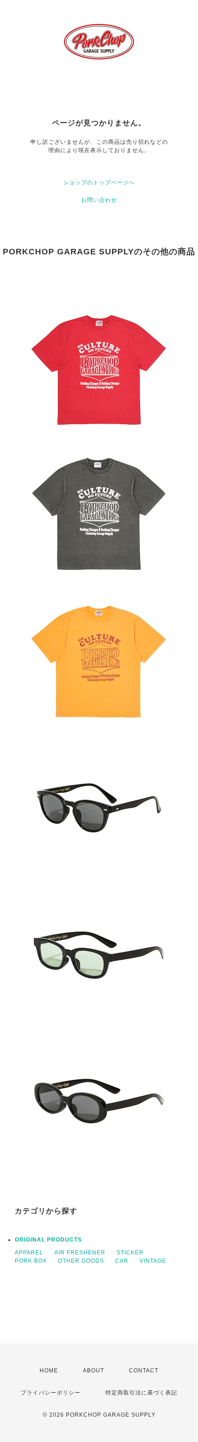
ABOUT (93, 1370)
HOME (49, 1370)
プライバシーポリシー (51, 1392)
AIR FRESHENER (79, 1252)
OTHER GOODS (81, 1261)
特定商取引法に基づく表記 (141, 1392)
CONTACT (143, 1370)
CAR (121, 1261)
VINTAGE (153, 1261)
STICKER (130, 1252)
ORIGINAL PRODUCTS (48, 1239)
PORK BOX (31, 1261)
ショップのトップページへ (99, 182)
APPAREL (29, 1252)
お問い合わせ (99, 200)
